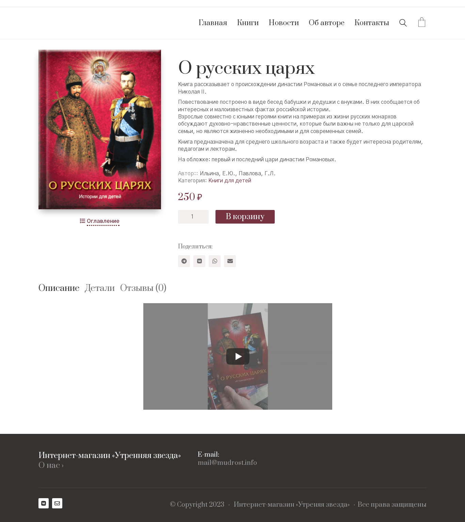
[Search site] (403, 24)
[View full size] (49, 60)
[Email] (230, 261)
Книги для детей (229, 180)
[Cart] (422, 23)
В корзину (245, 217)
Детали (100, 288)
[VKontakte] (199, 261)
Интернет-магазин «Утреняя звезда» (292, 505)
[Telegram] (184, 261)
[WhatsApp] (215, 261)
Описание (59, 288)
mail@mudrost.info (227, 463)
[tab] (61, 288)
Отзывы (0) (143, 288)
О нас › (51, 466)
